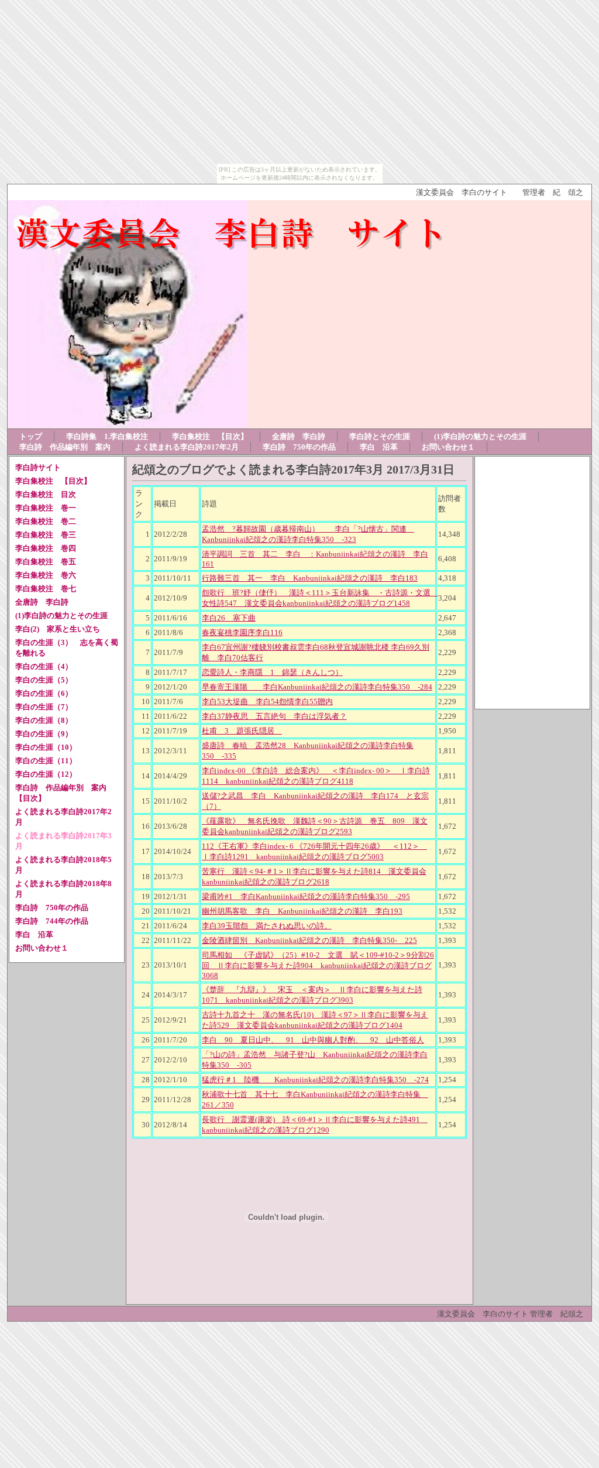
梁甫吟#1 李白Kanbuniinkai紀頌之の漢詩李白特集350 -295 (306, 896)
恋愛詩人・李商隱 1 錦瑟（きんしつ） (272, 672)
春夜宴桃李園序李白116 (242, 632)
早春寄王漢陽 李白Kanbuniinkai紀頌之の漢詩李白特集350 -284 (317, 686)
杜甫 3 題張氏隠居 (242, 730)
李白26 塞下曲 (229, 617)
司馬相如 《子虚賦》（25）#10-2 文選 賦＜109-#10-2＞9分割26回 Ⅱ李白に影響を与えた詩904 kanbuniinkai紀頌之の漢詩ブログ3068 (318, 965)
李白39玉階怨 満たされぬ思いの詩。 (267, 925)
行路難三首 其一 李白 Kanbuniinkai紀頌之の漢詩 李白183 (310, 578)
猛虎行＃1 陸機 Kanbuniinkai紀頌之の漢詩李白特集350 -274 (315, 1079)
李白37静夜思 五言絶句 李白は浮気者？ (274, 716)
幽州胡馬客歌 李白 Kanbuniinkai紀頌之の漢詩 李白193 (302, 911)
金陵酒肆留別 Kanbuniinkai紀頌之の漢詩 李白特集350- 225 (309, 940)
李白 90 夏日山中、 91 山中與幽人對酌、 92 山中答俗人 (313, 1039)
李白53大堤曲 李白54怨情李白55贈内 (267, 701)
